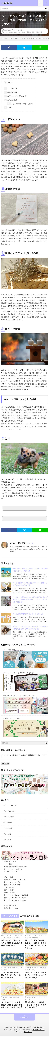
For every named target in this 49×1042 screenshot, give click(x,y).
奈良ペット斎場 (7, 892)
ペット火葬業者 (26, 32)
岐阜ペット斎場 (7, 890)
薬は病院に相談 (11, 92)
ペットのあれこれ (9, 811)
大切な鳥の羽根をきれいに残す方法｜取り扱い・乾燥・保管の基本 (11, 975)
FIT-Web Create (39, 1030)
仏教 (33, 969)
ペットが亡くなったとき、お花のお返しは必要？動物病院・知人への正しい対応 (11, 1004)
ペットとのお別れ (34, 937)
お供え (29, 967)
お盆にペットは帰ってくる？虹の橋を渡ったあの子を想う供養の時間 (11, 942)
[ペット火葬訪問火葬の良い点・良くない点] (6, 618)
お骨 (13, 967)
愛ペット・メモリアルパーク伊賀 (13, 900)
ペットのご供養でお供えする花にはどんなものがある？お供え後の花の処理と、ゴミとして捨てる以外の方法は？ (30, 599)
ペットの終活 (7, 828)
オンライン (10, 935)
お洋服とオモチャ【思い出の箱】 (16, 96)
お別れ (9, 967)
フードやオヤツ (11, 88)
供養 (33, 32)
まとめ (8, 107)
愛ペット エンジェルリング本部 (13, 879)
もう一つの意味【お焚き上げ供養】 (20, 104)
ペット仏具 (7, 834)
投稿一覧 (30, 543)
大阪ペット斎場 (7, 887)
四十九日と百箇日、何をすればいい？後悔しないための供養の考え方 (35, 975)
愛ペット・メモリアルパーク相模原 (14, 895)
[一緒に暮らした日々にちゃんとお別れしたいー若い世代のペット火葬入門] (6, 572)
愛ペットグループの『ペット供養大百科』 (30, 1027)
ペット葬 (16, 997)
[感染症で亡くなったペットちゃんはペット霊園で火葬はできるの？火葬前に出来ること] (6, 630)
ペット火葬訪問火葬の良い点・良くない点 (28, 614)
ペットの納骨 (7, 822)
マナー (8, 999)
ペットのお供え (15, 937)
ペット (10, 32)
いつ (5, 32)
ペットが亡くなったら (10, 805)
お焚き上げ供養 (11, 100)
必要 (37, 32)
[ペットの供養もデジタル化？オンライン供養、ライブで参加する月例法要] (6, 587)
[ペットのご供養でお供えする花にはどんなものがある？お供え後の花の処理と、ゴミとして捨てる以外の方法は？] (6, 601)
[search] (46, 8)
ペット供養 (40, 967)
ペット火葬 (16, 32)
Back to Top (25, 1018)
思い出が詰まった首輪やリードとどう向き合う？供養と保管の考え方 (35, 1004)
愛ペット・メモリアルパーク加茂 (13, 898)
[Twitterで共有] (24, 47)
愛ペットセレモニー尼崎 (10, 882)
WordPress (28, 1032)
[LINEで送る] (40, 47)
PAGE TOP (45, 1007)
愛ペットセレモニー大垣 (10, 885)
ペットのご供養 (19, 30)
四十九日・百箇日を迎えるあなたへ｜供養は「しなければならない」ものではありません (35, 944)
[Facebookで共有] (9, 47)
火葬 (40, 32)
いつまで (33, 935)
